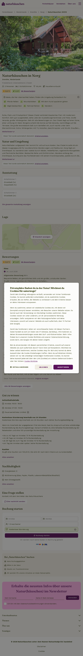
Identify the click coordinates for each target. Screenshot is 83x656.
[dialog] (41, 328)
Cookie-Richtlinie (31, 361)
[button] (19, 367)
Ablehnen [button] (43, 367)
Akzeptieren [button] (63, 367)
